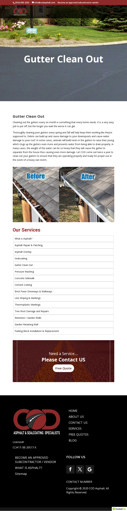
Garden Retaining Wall (26, 324)
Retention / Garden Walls (28, 317)
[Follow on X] (80, 469)
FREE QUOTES (78, 434)
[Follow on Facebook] (70, 469)
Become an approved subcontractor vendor (78, 2)
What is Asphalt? (23, 238)
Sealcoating (21, 258)
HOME (73, 411)
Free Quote (63, 368)
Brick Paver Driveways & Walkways (33, 291)
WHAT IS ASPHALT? (28, 468)
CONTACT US (78, 423)
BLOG (73, 440)
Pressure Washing (24, 271)
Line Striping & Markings (28, 298)
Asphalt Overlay (23, 251)
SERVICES (75, 428)
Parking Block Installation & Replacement (37, 331)
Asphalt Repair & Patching (28, 245)
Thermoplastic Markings (28, 304)
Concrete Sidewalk (24, 278)
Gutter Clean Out (24, 265)
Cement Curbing (23, 284)
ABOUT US (76, 417)
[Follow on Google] (89, 469)
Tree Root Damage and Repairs (32, 311)
